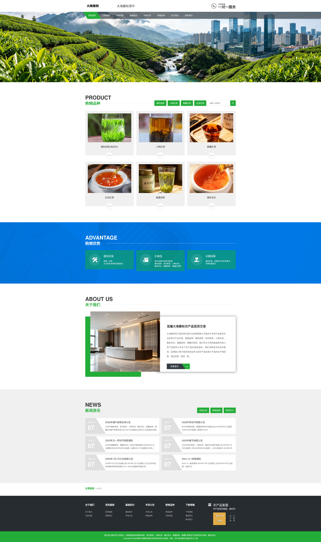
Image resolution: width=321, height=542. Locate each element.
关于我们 (175, 15)
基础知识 (133, 15)
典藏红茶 (187, 103)
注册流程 (120, 15)
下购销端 (106, 15)
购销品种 (161, 15)
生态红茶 (200, 103)
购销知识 (108, 515)
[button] (159, 79)
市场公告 (147, 15)
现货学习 (230, 410)
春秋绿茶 (160, 103)
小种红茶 (174, 103)
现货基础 (108, 511)
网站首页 (92, 15)
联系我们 (188, 15)
